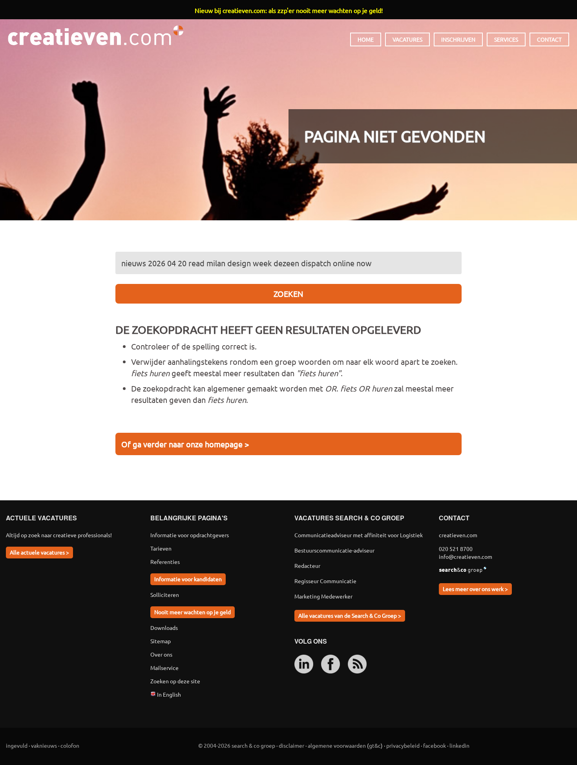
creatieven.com (95, 35)
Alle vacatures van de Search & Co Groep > (349, 615)
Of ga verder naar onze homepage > (185, 444)
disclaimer (291, 745)
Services (506, 39)
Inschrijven (458, 39)
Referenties (165, 561)
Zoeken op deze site (175, 680)
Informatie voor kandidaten (188, 578)
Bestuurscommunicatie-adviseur (334, 550)
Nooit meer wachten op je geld (192, 611)
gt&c (375, 745)
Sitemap (160, 640)
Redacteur (307, 565)
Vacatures (407, 39)
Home (366, 39)
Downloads (164, 627)
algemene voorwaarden (337, 745)
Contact (549, 39)
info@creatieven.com (465, 556)
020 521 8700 (456, 548)
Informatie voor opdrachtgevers (189, 534)
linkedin (459, 745)
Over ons (161, 654)
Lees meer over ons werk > (475, 588)
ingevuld (16, 745)
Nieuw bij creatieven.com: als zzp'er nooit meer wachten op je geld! (289, 10)
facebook (434, 745)
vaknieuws (44, 745)
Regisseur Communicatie (325, 580)
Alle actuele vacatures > (39, 552)
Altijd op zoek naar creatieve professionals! (59, 534)
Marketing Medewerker (323, 596)
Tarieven (161, 548)
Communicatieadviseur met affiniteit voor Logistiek (358, 534)
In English (168, 694)
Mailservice (164, 667)
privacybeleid (403, 745)
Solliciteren (164, 594)
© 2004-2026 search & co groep (236, 745)
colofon (69, 745)
